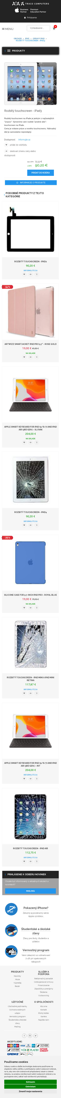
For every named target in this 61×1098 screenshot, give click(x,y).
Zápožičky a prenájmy (43, 989)
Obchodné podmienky (17, 1006)
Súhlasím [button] (30, 1082)
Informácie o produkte (32, 182)
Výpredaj (17, 983)
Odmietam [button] (31, 1086)
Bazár (17, 986)
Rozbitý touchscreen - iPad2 (30, 261)
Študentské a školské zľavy (35, 931)
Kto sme (43, 1006)
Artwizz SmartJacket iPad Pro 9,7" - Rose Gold (30, 344)
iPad (27, 38)
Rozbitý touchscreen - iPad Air (30, 848)
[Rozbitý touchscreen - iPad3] (30, 83)
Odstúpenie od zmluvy (43, 982)
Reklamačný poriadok (43, 979)
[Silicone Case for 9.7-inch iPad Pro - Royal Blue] (30, 563)
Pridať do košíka (40, 173)
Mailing (30, 891)
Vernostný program (36, 950)
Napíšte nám (43, 1020)
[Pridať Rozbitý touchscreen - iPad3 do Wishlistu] (6, 145)
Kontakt (43, 1010)
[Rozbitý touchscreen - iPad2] (30, 229)
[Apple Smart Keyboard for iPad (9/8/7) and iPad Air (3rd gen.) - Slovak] (30, 395)
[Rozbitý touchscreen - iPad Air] (30, 816)
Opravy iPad (39, 38)
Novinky (17, 976)
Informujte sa (24, 140)
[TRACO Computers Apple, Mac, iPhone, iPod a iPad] (30, 3)
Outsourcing (43, 995)
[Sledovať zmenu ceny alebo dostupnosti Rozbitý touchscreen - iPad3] (6, 151)
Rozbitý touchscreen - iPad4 (30, 512)
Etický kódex (43, 1013)
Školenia (43, 992)
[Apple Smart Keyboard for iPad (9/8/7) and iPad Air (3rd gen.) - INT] (30, 731)
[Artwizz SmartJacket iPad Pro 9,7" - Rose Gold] (30, 312)
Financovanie (43, 985)
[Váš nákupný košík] (54, 27)
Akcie (17, 979)
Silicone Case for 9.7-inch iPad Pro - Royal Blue (30, 595)
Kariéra (44, 1016)
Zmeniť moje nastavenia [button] (30, 1091)
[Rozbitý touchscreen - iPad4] (30, 480)
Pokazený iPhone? (36, 908)
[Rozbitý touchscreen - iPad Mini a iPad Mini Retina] (30, 645)
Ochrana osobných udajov (17, 1011)
